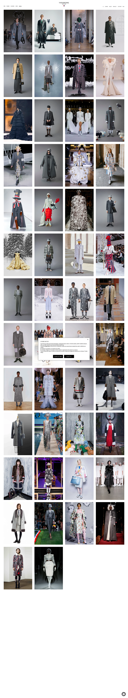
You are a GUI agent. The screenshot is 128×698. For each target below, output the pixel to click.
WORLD (20, 6)
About (110, 6)
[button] (124, 694)
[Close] (87, 339)
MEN (5, 6)
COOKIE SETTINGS (58, 356)
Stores (106, 6)
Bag (123, 6)
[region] (64, 349)
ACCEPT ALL (69, 356)
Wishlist (115, 6)
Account (119, 6)
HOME (16, 6)
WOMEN (8, 6)
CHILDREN (12, 6)
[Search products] (103, 6)
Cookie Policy (47, 346)
